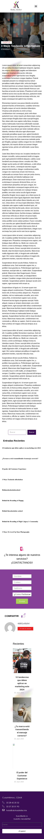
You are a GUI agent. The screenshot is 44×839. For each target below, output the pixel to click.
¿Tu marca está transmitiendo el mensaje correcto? (20, 458)
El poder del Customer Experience (14, 469)
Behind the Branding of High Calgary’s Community (20, 521)
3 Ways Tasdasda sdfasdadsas (12, 479)
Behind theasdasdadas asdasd (12, 511)
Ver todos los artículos (25, 628)
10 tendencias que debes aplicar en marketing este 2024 (21, 448)
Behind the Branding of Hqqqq (12, 500)
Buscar (31, 432)
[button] (36, 6)
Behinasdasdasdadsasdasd (11, 490)
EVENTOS (6, 42)
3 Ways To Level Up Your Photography (15, 532)
